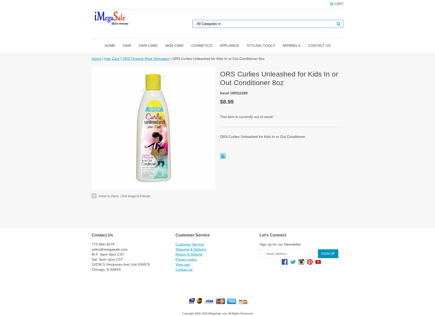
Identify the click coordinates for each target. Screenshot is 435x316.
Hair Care (148, 46)
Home (110, 46)
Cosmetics (201, 46)
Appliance (229, 46)
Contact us (319, 46)
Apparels (291, 46)
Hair (127, 46)
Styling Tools (261, 46)
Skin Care (174, 46)
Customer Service (189, 244)
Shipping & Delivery (190, 249)
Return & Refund (188, 254)
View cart (182, 264)
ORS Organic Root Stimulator (146, 59)
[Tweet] (223, 157)
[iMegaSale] (111, 17)
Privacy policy (186, 259)
